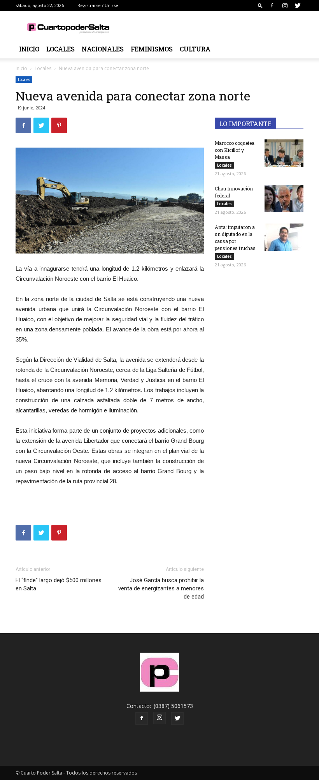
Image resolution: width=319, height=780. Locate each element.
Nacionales (103, 49)
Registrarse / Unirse (97, 5)
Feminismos (152, 49)
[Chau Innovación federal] (284, 198)
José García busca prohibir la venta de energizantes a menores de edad (161, 588)
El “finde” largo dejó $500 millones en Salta (59, 584)
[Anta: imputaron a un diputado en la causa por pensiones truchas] (284, 237)
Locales (60, 49)
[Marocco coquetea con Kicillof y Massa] (284, 153)
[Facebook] (272, 5)
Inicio (29, 49)
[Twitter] (297, 5)
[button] (260, 5)
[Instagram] (285, 5)
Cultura (195, 49)
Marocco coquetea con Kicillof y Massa (234, 150)
